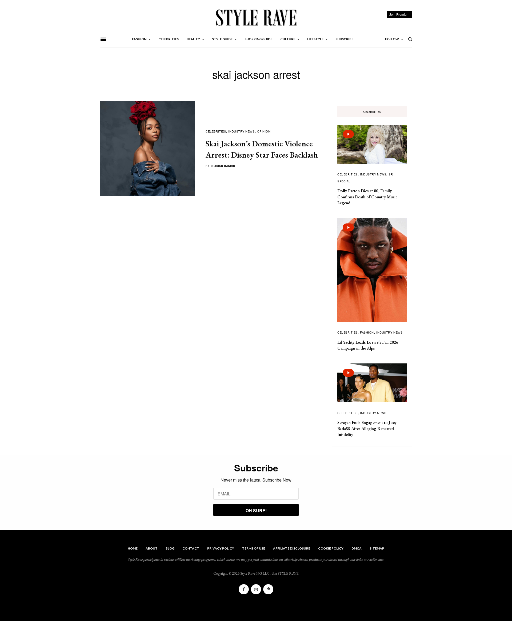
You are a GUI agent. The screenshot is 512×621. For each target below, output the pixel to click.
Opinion (264, 131)
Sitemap (377, 548)
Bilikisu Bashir (223, 166)
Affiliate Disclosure (291, 548)
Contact (190, 548)
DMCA (356, 548)
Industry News (241, 131)
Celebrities (216, 131)
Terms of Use (253, 548)
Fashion (367, 332)
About (152, 548)
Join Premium (399, 14)
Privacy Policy (220, 548)
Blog (170, 548)
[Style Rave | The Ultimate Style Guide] (256, 17)
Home (133, 548)
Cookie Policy (330, 548)
